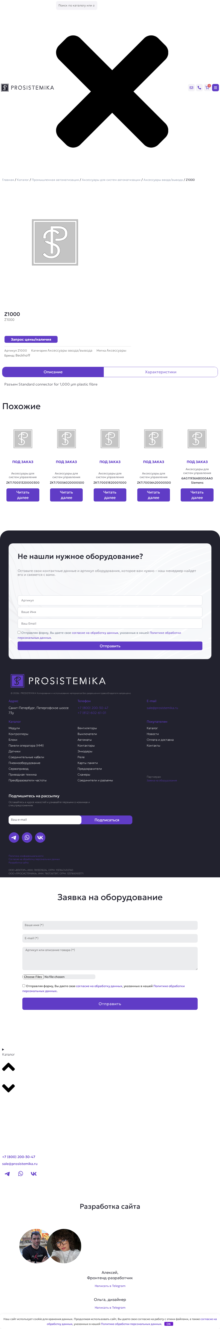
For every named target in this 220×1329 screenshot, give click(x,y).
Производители (18, 1102)
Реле (81, 757)
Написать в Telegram (110, 1286)
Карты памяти (88, 763)
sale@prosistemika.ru (162, 708)
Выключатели (87, 734)
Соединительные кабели (26, 757)
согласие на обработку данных (95, 633)
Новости (153, 734)
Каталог (23, 180)
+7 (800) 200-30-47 (93, 708)
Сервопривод (19, 769)
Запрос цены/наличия (31, 339)
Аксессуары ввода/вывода (163, 180)
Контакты (153, 745)
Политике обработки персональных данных (131, 1324)
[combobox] (76, 5)
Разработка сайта (19, 862)
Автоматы (85, 740)
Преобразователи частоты (28, 780)
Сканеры (84, 774)
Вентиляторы (87, 728)
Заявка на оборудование (162, 780)
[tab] (53, 372)
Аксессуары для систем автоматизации (111, 180)
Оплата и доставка (160, 740)
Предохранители (90, 769)
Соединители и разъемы (95, 780)
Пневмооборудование (24, 763)
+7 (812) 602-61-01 (92, 713)
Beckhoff (22, 355)
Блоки (13, 740)
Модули (14, 728)
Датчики (14, 751)
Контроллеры (18, 734)
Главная (8, 180)
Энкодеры (85, 751)
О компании (14, 1111)
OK (169, 1324)
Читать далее (22, 495)
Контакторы (86, 745)
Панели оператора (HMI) (26, 745)
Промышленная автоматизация (55, 180)
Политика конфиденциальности (26, 855)
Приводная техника (23, 774)
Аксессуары (116, 350)
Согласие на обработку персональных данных (34, 859)
